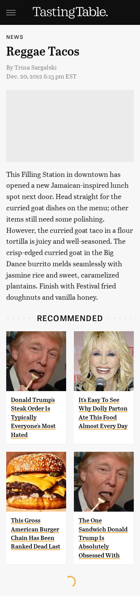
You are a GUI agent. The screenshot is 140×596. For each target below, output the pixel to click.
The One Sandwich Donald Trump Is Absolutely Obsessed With (103, 538)
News (14, 36)
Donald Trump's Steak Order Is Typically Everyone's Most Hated (33, 417)
